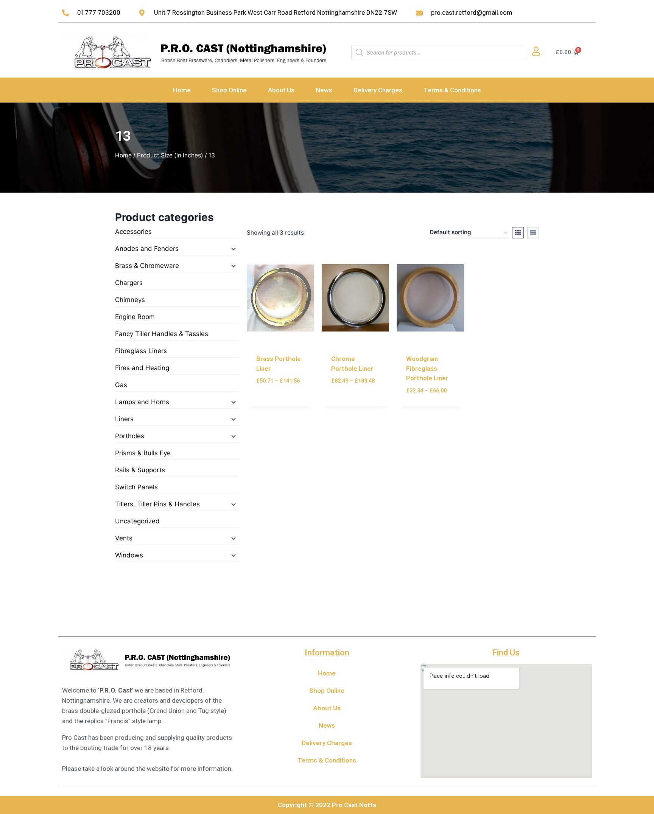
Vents (123, 538)
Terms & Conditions (452, 90)
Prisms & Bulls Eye (143, 453)
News (324, 90)
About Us (281, 90)
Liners (124, 419)
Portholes (129, 436)
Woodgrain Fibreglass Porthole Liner (427, 368)
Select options (279, 393)
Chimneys (130, 299)
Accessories (133, 231)
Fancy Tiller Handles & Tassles (161, 334)
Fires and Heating (142, 368)
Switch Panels (136, 487)
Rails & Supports (140, 470)
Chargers (129, 282)
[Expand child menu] (232, 248)
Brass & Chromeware (147, 265)
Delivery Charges (377, 90)
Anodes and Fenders (147, 248)
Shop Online (229, 90)
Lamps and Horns (142, 402)
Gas (121, 385)
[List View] (533, 232)
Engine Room (135, 317)
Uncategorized (137, 521)
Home (182, 90)
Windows (129, 555)
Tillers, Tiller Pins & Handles (157, 504)
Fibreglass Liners (141, 351)
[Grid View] (518, 232)
